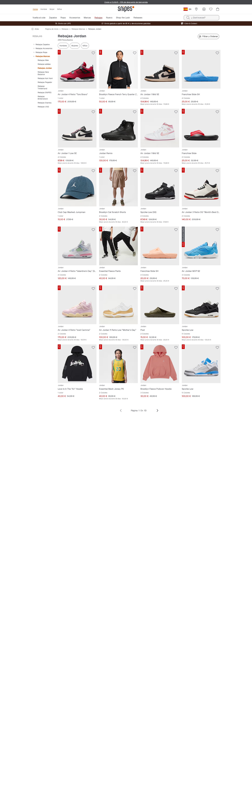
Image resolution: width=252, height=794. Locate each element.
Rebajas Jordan (45, 68)
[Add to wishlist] (93, 53)
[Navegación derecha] (157, 410)
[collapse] (34, 44)
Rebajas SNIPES (44, 92)
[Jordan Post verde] (159, 304)
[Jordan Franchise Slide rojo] (201, 128)
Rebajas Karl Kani (45, 78)
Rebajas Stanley (45, 103)
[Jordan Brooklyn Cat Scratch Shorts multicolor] (118, 187)
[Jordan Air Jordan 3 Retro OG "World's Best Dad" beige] (201, 187)
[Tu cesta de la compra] (217, 9)
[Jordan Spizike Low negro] (201, 304)
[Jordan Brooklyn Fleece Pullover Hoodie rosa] (159, 363)
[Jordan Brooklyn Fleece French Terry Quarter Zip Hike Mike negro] (118, 69)
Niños (85, 45)
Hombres (63, 45)
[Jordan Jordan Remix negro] (118, 128)
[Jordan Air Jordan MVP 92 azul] (201, 246)
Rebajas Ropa (41, 52)
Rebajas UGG (43, 106)
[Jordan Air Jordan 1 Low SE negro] (77, 128)
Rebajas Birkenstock (43, 97)
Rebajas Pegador (45, 82)
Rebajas (65, 29)
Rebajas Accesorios (44, 48)
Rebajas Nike (43, 60)
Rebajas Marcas (78, 29)
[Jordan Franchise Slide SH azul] (201, 69)
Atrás (37, 29)
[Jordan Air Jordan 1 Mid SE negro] (159, 69)
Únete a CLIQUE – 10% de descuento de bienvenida (126, 2)
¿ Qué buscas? (198, 17)
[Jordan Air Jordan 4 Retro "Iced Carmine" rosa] (77, 304)
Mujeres (74, 45)
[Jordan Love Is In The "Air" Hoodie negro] (77, 363)
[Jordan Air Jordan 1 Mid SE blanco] (159, 128)
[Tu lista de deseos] (211, 9)
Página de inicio (51, 29)
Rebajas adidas (44, 64)
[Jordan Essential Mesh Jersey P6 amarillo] (118, 363)
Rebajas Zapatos (43, 44)
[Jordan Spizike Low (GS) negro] (159, 187)
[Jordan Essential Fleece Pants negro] (118, 246)
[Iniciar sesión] (204, 9)
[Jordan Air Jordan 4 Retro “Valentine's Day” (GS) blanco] (77, 246)
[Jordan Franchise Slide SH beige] (159, 246)
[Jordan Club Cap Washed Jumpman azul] (77, 187)
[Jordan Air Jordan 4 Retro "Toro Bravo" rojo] (77, 69)
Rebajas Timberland (42, 87)
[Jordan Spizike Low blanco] (201, 363)
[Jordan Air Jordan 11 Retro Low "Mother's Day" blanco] (118, 304)
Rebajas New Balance (43, 73)
